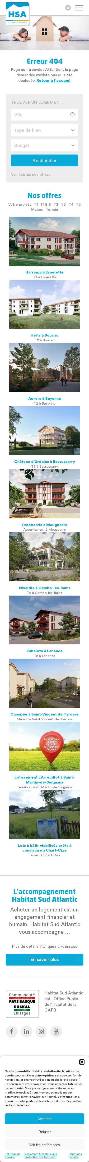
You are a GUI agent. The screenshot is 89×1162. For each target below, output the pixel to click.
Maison (37, 209)
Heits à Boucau (45, 335)
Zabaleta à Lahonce (44, 651)
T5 (78, 204)
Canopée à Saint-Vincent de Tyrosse (44, 714)
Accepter (44, 1119)
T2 (56, 204)
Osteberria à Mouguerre (44, 525)
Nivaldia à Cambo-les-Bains (44, 588)
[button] (82, 1062)
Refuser (44, 1132)
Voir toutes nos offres (31, 175)
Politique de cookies (12, 1155)
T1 (36, 204)
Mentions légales (76, 1155)
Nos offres (44, 195)
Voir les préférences (44, 1145)
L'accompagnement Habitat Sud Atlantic (44, 895)
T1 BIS (45, 204)
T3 (63, 204)
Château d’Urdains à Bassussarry (44, 462)
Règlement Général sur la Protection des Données (40, 1155)
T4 (71, 204)
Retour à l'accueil (53, 80)
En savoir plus (44, 959)
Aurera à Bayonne (44, 399)
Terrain (52, 209)
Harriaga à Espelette (44, 272)
